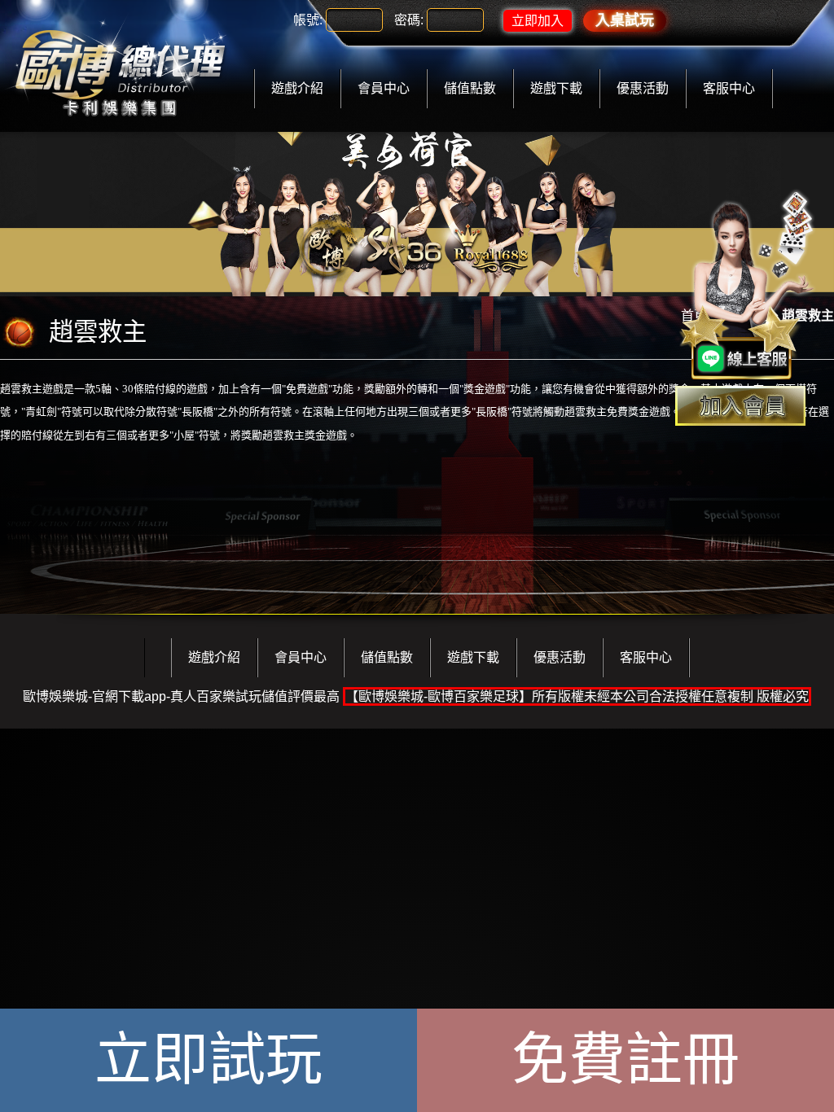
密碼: (409, 20)
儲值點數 (470, 88)
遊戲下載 (556, 88)
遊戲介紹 (297, 88)
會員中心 (384, 88)
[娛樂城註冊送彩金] (740, 406)
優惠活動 (643, 88)
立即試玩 (208, 1060)
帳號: (308, 20)
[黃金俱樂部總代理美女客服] (747, 286)
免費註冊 (625, 1060)
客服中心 (729, 88)
